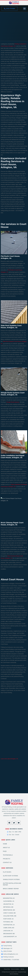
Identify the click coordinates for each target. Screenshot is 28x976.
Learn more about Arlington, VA (9, 758)
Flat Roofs (7, 872)
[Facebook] (9, 823)
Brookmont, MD (9, 933)
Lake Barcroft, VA (10, 936)
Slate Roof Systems (10, 876)
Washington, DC (9, 898)
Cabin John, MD (8, 927)
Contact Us (7, 862)
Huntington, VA (9, 925)
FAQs (4, 851)
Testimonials (8, 855)
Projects (6, 859)
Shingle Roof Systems (11, 879)
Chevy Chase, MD (9, 913)
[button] (24, 8)
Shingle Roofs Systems (12, 402)
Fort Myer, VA (8, 919)
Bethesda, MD (8, 907)
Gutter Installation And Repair (12, 884)
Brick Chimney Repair (11, 888)
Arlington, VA (8, 904)
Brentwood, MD (9, 910)
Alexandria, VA (8, 901)
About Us (6, 847)
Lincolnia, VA (8, 930)
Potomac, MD (8, 922)
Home (5, 844)
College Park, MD (9, 916)
